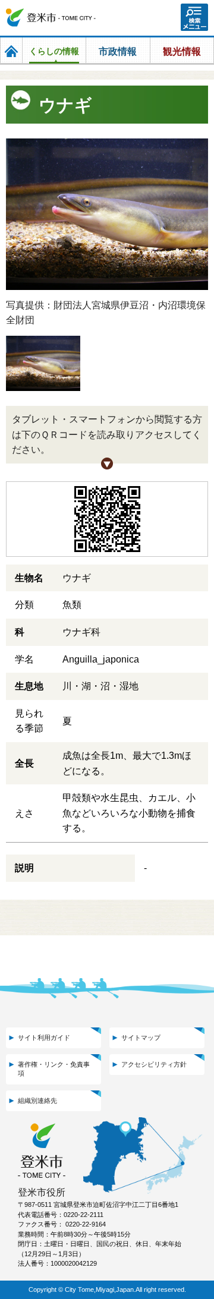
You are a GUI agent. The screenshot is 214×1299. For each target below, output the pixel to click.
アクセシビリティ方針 (154, 1064)
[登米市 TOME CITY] (51, 18)
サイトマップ (140, 1037)
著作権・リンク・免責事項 (54, 1069)
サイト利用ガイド (44, 1037)
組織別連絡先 (37, 1100)
